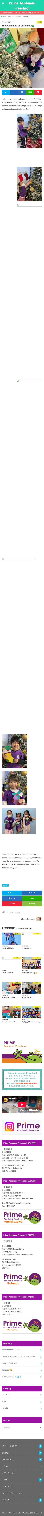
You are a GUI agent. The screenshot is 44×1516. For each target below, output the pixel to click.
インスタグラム (8, 1486)
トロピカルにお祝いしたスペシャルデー (18, 1356)
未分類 (6, 885)
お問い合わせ (7, 1473)
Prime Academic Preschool (22, 5)
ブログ (5, 1480)
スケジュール (7, 1459)
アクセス (6, 1500)
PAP (4, 1401)
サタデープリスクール (11, 1493)
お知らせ (6, 1466)
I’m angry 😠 (7, 1370)
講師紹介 (6, 1453)
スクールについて (9, 1446)
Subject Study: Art (9, 1363)
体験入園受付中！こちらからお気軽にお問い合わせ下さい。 (22, 13)
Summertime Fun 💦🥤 (11, 1377)
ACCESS (6, 1395)
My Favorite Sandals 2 (11, 1350)
